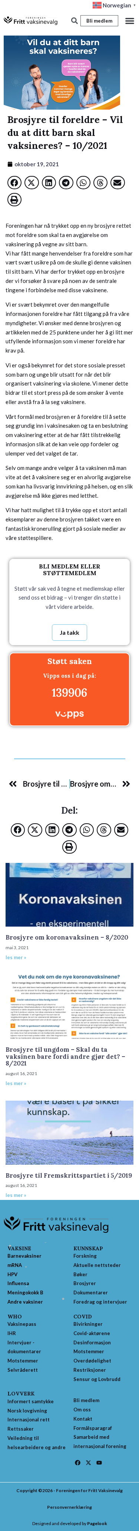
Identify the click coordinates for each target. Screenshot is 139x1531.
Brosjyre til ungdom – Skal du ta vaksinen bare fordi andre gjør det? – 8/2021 (65, 1056)
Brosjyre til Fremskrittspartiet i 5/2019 (69, 1175)
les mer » (16, 957)
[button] (129, 21)
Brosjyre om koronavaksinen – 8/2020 (67, 937)
